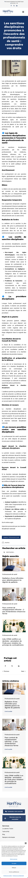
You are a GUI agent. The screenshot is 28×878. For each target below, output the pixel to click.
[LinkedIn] (18, 666)
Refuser (14, 867)
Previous (6, 671)
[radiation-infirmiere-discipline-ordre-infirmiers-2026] (14, 559)
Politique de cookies (7, 875)
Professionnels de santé (13, 537)
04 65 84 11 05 (14, 3)
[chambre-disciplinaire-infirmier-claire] (14, 588)
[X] (12, 666)
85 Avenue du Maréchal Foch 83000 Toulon (14, 1)
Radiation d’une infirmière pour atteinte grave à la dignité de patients (12, 580)
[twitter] (14, 5)
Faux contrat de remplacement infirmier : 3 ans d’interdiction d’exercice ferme (13, 611)
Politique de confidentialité (18, 875)
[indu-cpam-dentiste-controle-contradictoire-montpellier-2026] (14, 620)
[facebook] (11, 5)
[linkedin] (16, 5)
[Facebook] (5, 666)
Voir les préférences (14, 872)
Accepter (14, 863)
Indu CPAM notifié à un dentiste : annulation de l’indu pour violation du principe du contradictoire (12, 642)
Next (22, 671)
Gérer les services (13, 859)
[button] (25, 843)
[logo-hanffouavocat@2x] (8, 10)
